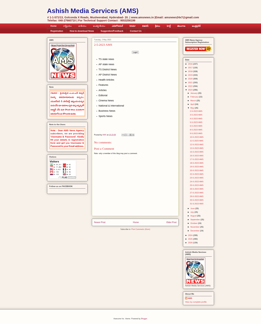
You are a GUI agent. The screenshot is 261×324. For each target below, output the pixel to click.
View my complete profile (196, 302)
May (192, 108)
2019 (190, 75)
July (192, 212)
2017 (190, 67)
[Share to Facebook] (130, 135)
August (193, 216)
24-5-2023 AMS (196, 181)
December (195, 231)
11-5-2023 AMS (196, 141)
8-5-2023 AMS (196, 130)
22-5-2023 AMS (196, 174)
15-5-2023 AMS (196, 152)
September (195, 219)
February (194, 97)
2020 (190, 79)
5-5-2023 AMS (196, 122)
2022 (190, 86)
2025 (190, 239)
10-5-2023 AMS (196, 137)
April (192, 104)
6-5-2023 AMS (196, 126)
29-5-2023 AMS (196, 196)
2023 (190, 90)
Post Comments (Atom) (140, 229)
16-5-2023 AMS (196, 156)
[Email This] (123, 135)
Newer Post (99, 222)
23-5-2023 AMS (196, 178)
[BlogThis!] (125, 135)
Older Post (171, 222)
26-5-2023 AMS (196, 189)
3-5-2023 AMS (196, 115)
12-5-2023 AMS (196, 144)
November (195, 227)
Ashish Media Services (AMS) (93, 10)
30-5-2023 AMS (196, 200)
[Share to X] (128, 135)
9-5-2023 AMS (196, 133)
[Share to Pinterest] (133, 135)
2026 (190, 243)
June (192, 208)
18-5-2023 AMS (196, 163)
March (193, 100)
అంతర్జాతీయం (99, 26)
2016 (190, 64)
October (194, 223)
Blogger (144, 319)
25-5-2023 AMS (196, 185)
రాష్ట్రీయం (67, 26)
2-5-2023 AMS (196, 111)
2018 (190, 71)
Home (136, 222)
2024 (190, 235)
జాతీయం (82, 26)
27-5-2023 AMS (196, 193)
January (194, 93)
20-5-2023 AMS (196, 170)
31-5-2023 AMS (196, 204)
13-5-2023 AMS (196, 148)
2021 (190, 82)
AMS (190, 298)
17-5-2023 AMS (196, 159)
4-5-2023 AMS (196, 118)
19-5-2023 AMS (196, 167)
